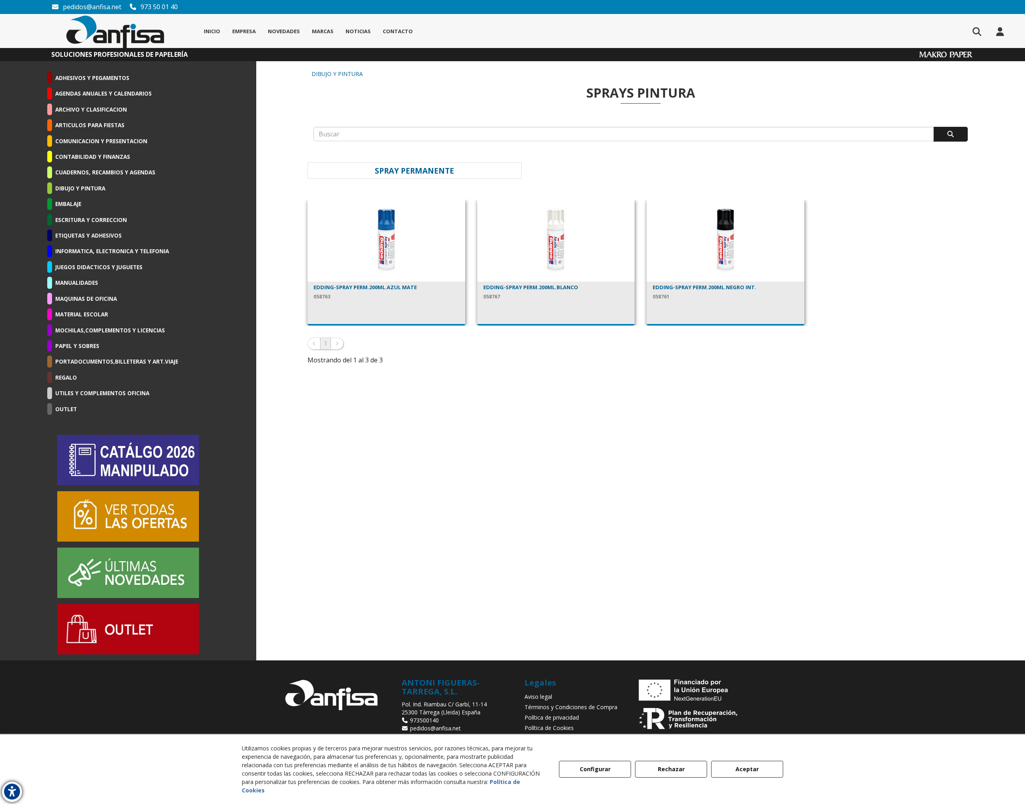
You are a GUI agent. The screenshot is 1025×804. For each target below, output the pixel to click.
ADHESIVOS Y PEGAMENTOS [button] (92, 78)
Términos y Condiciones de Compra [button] (571, 707)
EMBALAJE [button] (68, 204)
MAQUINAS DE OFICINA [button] (86, 298)
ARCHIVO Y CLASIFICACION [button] (91, 109)
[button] (115, 31)
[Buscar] (950, 134)
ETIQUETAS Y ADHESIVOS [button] (88, 235)
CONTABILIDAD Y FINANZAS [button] (92, 156)
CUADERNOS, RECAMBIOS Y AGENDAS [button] (105, 172)
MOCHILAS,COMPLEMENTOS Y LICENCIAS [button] (110, 330)
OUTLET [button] (66, 409)
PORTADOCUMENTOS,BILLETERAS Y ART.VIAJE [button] (116, 361)
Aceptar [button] (747, 769)
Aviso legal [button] (538, 696)
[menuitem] (212, 31)
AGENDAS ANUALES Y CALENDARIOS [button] (103, 93)
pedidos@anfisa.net (91, 6)
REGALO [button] (66, 377)
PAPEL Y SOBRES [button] (77, 346)
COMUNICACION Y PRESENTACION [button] (101, 141)
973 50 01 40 (158, 6)
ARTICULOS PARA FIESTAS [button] (90, 125)
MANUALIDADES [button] (76, 282)
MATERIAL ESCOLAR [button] (81, 314)
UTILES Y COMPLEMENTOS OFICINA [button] (102, 393)
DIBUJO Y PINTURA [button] (80, 188)
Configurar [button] (595, 769)
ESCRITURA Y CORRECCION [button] (91, 220)
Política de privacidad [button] (552, 717)
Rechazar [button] (671, 769)
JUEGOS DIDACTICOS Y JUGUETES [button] (99, 267)
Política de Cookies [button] (549, 728)
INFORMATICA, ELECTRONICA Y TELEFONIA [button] (112, 251)
